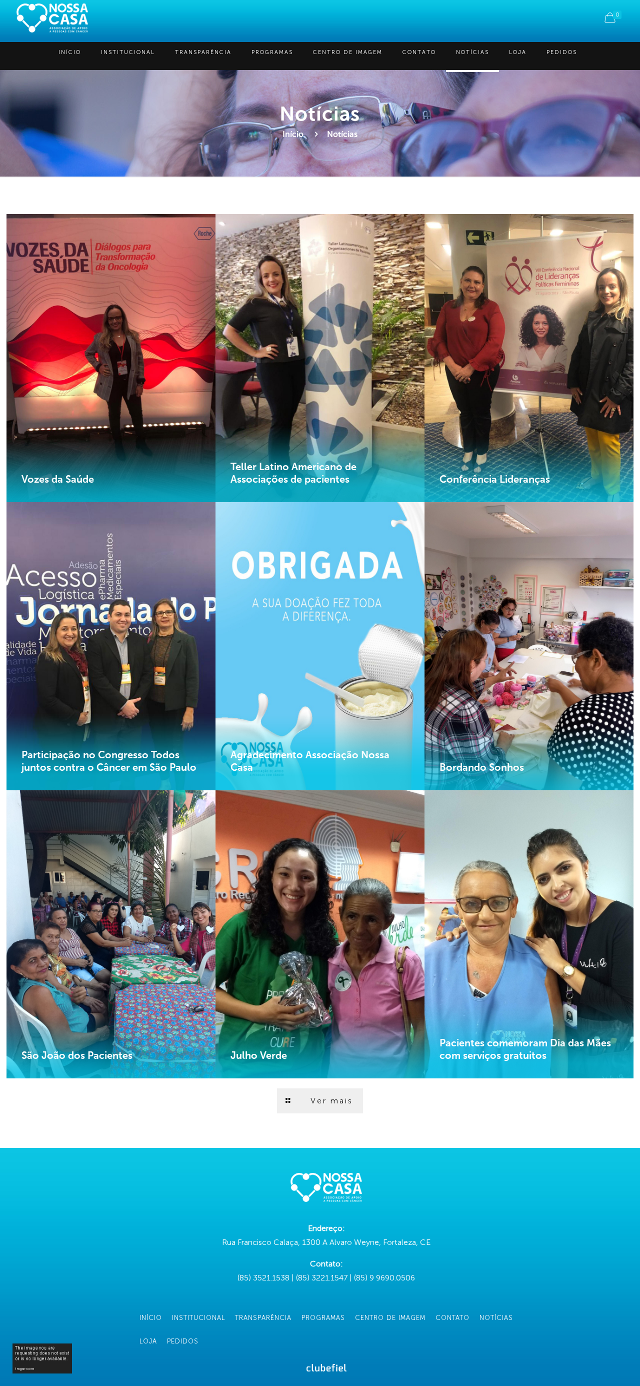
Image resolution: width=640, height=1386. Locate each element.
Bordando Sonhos (482, 767)
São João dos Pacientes (77, 1055)
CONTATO (453, 1317)
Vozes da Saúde (58, 479)
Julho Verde (258, 1055)
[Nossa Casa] (52, 17)
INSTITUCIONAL (198, 1317)
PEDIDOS (182, 1341)
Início (293, 134)
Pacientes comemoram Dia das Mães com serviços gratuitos (525, 1049)
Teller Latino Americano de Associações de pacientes (293, 473)
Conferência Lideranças (495, 479)
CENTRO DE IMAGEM (390, 1317)
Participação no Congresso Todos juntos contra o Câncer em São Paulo (109, 761)
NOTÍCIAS (496, 1317)
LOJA (148, 1341)
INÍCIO (151, 1317)
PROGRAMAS (323, 1317)
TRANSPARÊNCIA (263, 1317)
